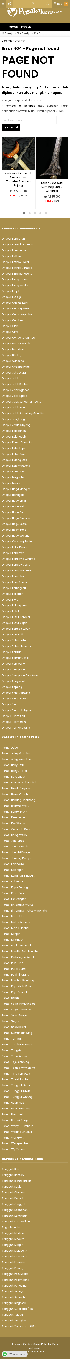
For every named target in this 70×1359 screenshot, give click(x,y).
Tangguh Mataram (14, 1256)
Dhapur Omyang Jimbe (17, 541)
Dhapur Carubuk (12, 320)
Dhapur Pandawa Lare (16, 565)
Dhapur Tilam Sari (13, 716)
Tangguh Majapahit (14, 1251)
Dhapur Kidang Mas (14, 460)
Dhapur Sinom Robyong (17, 710)
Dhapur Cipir (10, 326)
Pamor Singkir (10, 1021)
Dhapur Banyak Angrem (17, 244)
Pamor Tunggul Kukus (16, 1091)
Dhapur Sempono (13, 669)
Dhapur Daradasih (13, 349)
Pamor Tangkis (11, 1050)
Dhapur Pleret (11, 599)
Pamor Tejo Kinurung (15, 1062)
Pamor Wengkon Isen (15, 1143)
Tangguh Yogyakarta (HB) (19, 1326)
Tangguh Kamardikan (16, 1221)
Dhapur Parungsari (14, 588)
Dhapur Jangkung (13, 419)
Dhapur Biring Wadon (15, 285)
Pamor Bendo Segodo (16, 788)
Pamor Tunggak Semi (16, 1085)
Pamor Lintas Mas (13, 916)
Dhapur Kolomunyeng (16, 466)
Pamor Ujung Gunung (16, 1108)
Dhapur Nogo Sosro (14, 524)
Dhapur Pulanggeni (14, 605)
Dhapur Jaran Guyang (16, 425)
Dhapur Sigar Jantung (16, 693)
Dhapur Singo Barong (15, 698)
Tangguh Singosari (14, 1303)
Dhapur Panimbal (13, 576)
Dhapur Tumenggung (16, 728)
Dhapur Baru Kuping (14, 250)
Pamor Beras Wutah (15, 794)
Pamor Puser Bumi (14, 969)
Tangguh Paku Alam (15, 1274)
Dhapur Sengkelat (13, 681)
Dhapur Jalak (10, 378)
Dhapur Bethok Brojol (15, 262)
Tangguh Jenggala (14, 1204)
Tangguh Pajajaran (14, 1262)
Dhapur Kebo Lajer (13, 448)
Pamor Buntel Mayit (14, 811)
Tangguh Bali (10, 1169)
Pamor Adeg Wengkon (16, 759)
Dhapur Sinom (11, 704)
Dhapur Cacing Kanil (15, 303)
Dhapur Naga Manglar (16, 489)
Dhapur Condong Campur (19, 338)
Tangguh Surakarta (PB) (17, 1309)
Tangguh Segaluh (13, 1297)
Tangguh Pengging (14, 1285)
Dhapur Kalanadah (14, 436)
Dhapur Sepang (12, 687)
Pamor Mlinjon (11, 934)
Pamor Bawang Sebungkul (19, 782)
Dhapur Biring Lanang (15, 279)
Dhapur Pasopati (12, 594)
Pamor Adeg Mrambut (16, 753)
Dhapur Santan (11, 652)
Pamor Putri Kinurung (15, 974)
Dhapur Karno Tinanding (17, 442)
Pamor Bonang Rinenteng (18, 800)
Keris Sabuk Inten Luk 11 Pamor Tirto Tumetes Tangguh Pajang (18, 179)
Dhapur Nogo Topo (14, 530)
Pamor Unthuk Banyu (15, 1120)
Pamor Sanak (10, 998)
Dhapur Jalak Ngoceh (15, 390)
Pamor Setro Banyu (14, 1015)
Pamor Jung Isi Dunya (16, 852)
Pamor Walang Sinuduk (17, 1132)
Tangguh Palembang (15, 1280)
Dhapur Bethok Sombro (17, 268)
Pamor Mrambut (12, 940)
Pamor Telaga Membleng (18, 1068)
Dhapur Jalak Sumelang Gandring (23, 413)
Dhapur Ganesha (13, 361)
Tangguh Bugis (11, 1186)
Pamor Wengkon (13, 1137)
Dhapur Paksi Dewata (15, 547)
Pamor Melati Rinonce (16, 922)
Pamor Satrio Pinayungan (18, 1004)
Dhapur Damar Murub (16, 343)
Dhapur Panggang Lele (16, 570)
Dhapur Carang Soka (15, 308)
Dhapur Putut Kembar (16, 617)
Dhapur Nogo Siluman (16, 518)
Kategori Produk (19, 27)
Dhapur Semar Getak (15, 658)
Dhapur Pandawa (13, 553)
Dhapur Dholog (11, 355)
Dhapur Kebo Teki (13, 454)
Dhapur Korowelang (14, 471)
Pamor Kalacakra (13, 864)
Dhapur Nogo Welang (15, 535)
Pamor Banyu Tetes (14, 771)
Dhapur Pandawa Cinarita (18, 559)
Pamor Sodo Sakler (14, 1027)
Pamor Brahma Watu (15, 806)
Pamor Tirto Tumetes (16, 1073)
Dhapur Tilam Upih (14, 722)
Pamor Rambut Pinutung (18, 980)
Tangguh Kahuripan (14, 1216)
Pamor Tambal (11, 1039)
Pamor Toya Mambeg (16, 1079)
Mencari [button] (12, 127)
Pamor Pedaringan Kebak (18, 957)
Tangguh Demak (13, 1198)
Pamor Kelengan (12, 870)
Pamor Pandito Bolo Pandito (20, 951)
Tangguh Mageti (12, 1245)
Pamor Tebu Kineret (15, 1056)
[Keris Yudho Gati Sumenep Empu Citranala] (52, 158)
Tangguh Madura (13, 1239)
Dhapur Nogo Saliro (14, 506)
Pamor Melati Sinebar (15, 928)
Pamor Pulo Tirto (12, 963)
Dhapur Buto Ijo (12, 297)
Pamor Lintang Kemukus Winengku (24, 910)
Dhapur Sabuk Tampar (16, 646)
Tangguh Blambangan (16, 1181)
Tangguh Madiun (13, 1233)
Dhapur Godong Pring (16, 367)
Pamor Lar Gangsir (14, 899)
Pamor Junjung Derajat (17, 858)
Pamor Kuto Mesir (13, 893)
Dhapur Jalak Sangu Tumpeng (21, 402)
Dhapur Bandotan (13, 239)
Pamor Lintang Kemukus (17, 905)
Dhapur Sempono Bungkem (20, 675)
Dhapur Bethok (11, 256)
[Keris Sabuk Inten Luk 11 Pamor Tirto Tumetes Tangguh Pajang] (18, 153)
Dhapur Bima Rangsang (17, 273)
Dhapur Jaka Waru (14, 372)
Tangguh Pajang (12, 1268)
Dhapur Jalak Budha (15, 384)
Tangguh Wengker (14, 1320)
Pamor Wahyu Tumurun (17, 1126)
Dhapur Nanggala (13, 495)
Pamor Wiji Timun (13, 1149)
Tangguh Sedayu (13, 1291)
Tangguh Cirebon (13, 1192)
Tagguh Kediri (11, 1227)
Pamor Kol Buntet (13, 881)
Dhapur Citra (10, 332)
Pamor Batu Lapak (13, 777)
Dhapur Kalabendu (14, 431)
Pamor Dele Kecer (13, 817)
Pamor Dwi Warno (13, 823)
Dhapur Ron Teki (12, 634)
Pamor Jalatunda (13, 841)
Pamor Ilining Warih (14, 835)
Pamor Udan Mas (13, 1103)
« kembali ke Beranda (18, 106)
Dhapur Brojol (10, 291)
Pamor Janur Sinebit (15, 846)
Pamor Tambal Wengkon (18, 1044)
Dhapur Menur (11, 483)
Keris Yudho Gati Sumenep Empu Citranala (52, 187)
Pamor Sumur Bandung (17, 1033)
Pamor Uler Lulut (12, 1114)
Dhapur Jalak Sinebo (15, 407)
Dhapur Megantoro (14, 477)
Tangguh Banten (13, 1175)
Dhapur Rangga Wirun (16, 629)
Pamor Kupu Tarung (15, 887)
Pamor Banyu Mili (13, 765)
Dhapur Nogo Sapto (14, 512)
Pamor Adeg (10, 747)
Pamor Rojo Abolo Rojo (16, 986)
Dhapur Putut (10, 611)
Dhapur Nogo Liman (14, 501)
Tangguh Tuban (12, 1315)
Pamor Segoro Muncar (16, 1009)
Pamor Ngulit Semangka (17, 945)
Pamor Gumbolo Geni (16, 829)
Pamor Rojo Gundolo (15, 992)
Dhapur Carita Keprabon (17, 314)
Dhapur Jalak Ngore (14, 396)
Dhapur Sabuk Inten (14, 640)
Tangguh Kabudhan (15, 1210)
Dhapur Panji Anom (14, 582)
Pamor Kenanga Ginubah (18, 876)
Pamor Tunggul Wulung (17, 1097)
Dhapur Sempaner (14, 664)
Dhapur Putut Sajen (14, 623)
